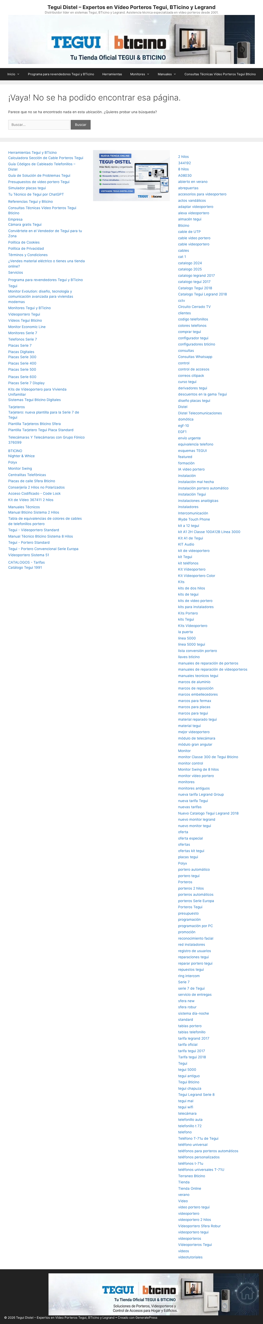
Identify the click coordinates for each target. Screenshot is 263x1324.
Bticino (183, 225)
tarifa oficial (187, 1045)
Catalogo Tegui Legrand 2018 (202, 294)
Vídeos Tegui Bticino (25, 320)
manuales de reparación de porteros (208, 663)
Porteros (185, 882)
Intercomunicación (193, 513)
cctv (181, 301)
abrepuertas (188, 188)
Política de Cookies (24, 242)
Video (183, 1201)
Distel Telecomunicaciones (200, 413)
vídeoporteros (189, 1238)
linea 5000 (187, 638)
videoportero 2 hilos (194, 1220)
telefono (185, 1132)
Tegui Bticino (188, 1082)
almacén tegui (189, 219)
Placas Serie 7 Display (26, 383)
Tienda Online (189, 1188)
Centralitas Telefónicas (27, 475)
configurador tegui (193, 338)
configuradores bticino (196, 344)
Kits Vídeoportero (192, 626)
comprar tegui (189, 332)
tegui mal (185, 1101)
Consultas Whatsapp (195, 357)
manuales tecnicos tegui (198, 676)
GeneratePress (146, 1317)
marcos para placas (194, 707)
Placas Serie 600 (22, 377)
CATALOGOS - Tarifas (26, 562)
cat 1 (182, 257)
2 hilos (183, 157)
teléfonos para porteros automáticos (208, 1151)
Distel (182, 407)
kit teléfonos (188, 563)
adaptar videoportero (195, 207)
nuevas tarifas (190, 807)
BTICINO (15, 451)
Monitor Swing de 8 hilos (198, 769)
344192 (184, 163)
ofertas (184, 844)
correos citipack (191, 376)
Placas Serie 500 (22, 369)
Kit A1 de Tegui (190, 538)
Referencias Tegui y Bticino (30, 201)
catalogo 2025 (190, 269)
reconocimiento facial (195, 938)
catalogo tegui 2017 (194, 282)
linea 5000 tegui (191, 644)
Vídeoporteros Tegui (195, 1245)
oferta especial (190, 838)
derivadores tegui (192, 388)
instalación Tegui (192, 494)
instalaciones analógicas (198, 501)
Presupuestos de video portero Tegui (38, 182)
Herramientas (112, 74)
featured (185, 457)
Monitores (137, 74)
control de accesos (193, 369)
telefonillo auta (190, 1120)
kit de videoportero (194, 551)
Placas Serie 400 (22, 363)
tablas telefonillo (191, 1032)
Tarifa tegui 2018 (192, 1057)
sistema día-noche (193, 1013)
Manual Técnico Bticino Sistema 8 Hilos (40, 536)
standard (185, 1019)
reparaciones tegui (193, 957)
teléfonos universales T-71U (201, 1170)
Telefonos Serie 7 (22, 339)
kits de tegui (188, 594)
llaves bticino (189, 657)
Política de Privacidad (26, 248)
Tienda (184, 1182)
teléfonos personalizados (199, 1157)
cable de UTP (189, 232)
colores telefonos (192, 326)
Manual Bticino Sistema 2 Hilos (33, 512)
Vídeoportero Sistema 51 (28, 555)
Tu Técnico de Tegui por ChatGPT (36, 194)
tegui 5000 (187, 1070)
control (183, 363)
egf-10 (183, 426)
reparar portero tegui (195, 963)
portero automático (194, 869)
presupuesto (188, 913)
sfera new (186, 1001)
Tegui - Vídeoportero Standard (33, 530)
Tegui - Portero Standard (29, 542)
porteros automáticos (195, 894)
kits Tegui (186, 619)
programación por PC (195, 926)
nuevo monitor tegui (194, 826)
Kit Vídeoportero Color (196, 576)
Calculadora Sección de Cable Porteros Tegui (45, 158)
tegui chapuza (189, 1088)
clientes (184, 313)
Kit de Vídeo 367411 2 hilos (30, 500)
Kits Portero (188, 613)
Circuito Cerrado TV (194, 307)
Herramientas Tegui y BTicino (32, 152)
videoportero (188, 1213)
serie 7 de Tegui (191, 988)
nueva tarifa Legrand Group (201, 794)
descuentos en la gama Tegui (202, 394)
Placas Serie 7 (20, 345)
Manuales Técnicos (24, 507)
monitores (186, 782)
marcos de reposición (195, 688)
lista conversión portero (197, 651)
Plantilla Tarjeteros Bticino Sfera (34, 424)
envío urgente (189, 438)
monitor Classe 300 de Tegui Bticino (208, 757)
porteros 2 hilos (191, 888)
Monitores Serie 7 (22, 333)
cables (183, 250)
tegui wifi (185, 1107)
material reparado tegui (197, 719)
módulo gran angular (195, 744)
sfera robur (187, 1007)
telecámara (187, 1113)
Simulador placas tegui (27, 188)
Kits (181, 582)
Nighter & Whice (21, 456)
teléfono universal (193, 1145)
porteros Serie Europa (196, 901)
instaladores (188, 507)
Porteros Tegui (190, 907)
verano (183, 1195)
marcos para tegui (193, 713)
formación (186, 463)
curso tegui (187, 382)
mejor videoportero (194, 732)
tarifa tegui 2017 (191, 1051)
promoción (186, 932)
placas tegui (188, 857)
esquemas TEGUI (192, 451)
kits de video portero (195, 601)
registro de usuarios (194, 951)
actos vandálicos (192, 200)
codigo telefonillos (193, 319)
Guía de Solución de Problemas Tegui (39, 175)
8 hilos (183, 169)
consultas (186, 351)
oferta (183, 832)
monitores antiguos (194, 788)
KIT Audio (186, 544)
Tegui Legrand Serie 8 (196, 1095)
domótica (186, 419)
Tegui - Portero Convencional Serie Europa (43, 549)
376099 (15, 442)
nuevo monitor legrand (196, 819)
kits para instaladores (196, 607)
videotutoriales (190, 1257)
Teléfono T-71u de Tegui (198, 1138)
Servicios (15, 272)
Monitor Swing (20, 468)
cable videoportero (193, 244)
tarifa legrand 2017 (193, 1038)
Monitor (184, 751)
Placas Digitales (21, 352)
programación (189, 919)
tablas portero (190, 1026)
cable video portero (194, 238)
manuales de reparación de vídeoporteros (212, 669)
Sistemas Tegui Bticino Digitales (34, 400)
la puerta (185, 632)
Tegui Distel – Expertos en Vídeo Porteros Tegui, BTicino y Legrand (131, 7)
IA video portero (191, 469)
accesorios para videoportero (202, 194)
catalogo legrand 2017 (196, 275)
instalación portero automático (203, 488)
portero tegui (189, 876)
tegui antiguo (189, 1076)
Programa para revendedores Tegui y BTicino (61, 74)
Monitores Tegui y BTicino (29, 308)
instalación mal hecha (196, 482)
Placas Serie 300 (22, 357)
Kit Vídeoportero (191, 569)
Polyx (12, 462)
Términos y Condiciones (28, 255)
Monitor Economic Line (27, 327)
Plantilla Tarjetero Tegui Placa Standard (41, 430)
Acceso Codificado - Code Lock (34, 493)
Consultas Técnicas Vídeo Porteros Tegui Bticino (220, 74)
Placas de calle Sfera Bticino (31, 481)
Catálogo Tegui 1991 (25, 567)
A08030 (185, 175)
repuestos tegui (191, 969)
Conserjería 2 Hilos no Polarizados (36, 487)
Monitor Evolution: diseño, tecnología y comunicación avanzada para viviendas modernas (40, 296)
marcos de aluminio (194, 682)
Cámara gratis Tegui (25, 224)
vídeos (183, 1251)
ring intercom (189, 976)
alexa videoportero (193, 213)
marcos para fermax (194, 701)
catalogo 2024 (190, 263)
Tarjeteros (16, 407)
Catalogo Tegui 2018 (195, 288)
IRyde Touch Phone (194, 519)
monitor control (190, 763)
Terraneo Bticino (191, 1176)
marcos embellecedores (198, 694)
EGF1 (182, 432)
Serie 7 (184, 982)
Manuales (165, 74)
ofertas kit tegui (191, 851)
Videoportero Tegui (24, 314)
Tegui (12, 286)
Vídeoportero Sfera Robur (199, 1226)
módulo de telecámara (196, 738)
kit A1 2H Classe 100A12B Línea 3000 (209, 532)
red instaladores (191, 944)
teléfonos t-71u (190, 1163)
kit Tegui (185, 557)
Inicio (11, 74)
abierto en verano (193, 182)
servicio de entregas (195, 994)
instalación (187, 476)
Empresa (15, 219)
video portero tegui (194, 1207)
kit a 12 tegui (188, 526)
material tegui (189, 726)
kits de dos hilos (191, 588)
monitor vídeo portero (196, 776)
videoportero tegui (193, 1232)
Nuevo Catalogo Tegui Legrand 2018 (208, 813)
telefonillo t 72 (190, 1126)
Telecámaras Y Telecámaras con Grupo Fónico (46, 437)
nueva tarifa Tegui (193, 801)
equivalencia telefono (195, 444)
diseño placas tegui (194, 401)
